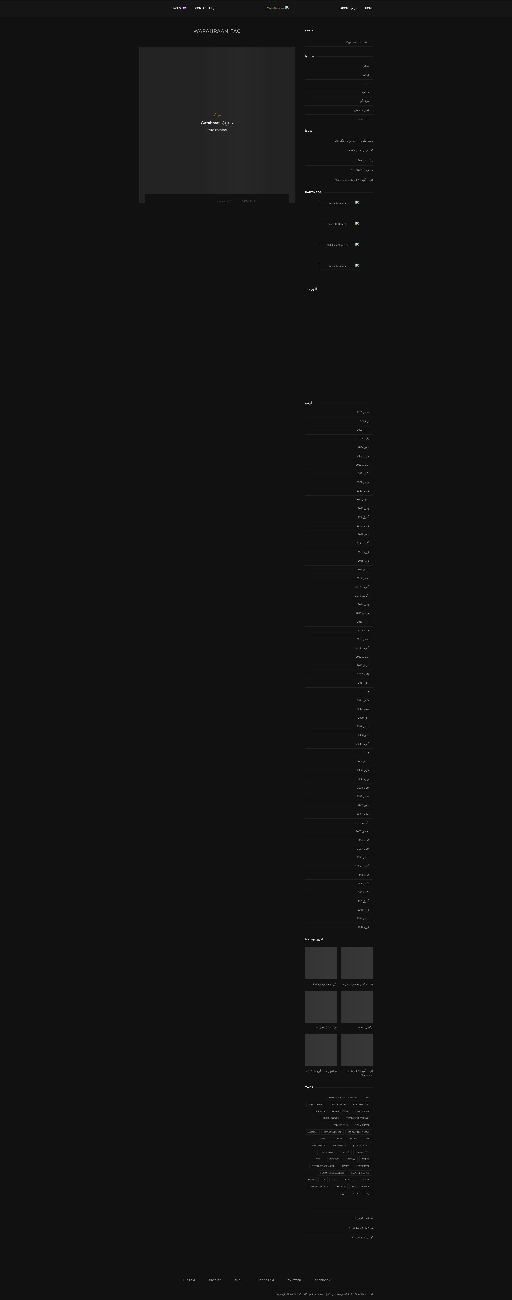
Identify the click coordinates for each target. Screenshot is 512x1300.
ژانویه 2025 (363, 439)
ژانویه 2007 (363, 849)
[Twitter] (151, 8)
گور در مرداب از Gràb (361, 150)
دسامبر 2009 (363, 709)
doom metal (362, 1125)
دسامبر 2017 (363, 578)
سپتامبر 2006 (363, 858)
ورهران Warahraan (217, 123)
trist (335, 1180)
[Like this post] (208, 201)
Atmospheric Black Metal (342, 1098)
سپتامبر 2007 (363, 814)
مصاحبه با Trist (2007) (361, 170)
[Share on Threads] (186, 201)
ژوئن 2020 (363, 509)
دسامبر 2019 (363, 526)
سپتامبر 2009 (363, 727)
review (345, 1166)
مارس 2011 (363, 701)
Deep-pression (340, 1111)
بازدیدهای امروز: (364, 1218)
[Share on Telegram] (191, 201)
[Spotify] (163, 8)
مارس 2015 (363, 622)
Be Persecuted (361, 1105)
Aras (366, 1098)
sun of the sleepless (332, 1173)
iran (322, 1139)
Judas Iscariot (361, 1146)
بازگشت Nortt (365, 160)
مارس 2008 (363, 770)
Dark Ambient (317, 1105)
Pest (318, 1159)
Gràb (366, 1139)
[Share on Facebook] (202, 201)
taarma (349, 1180)
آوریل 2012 (363, 666)
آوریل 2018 (363, 570)
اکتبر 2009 (363, 718)
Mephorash (339, 1146)
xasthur (340, 1187)
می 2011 (364, 692)
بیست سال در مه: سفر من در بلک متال (354, 140)
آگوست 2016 (362, 596)
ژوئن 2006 (363, 875)
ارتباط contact (205, 8)
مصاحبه (365, 92)
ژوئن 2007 (363, 840)
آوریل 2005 (363, 901)
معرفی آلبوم (364, 101)
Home (369, 8)
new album (326, 1152)
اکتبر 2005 (363, 893)
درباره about (348, 8)
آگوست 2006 (362, 866)
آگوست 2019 (362, 543)
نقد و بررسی (363, 119)
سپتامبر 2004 (363, 919)
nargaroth (362, 1152)
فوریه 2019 (363, 552)
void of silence (360, 1187)
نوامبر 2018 (363, 561)
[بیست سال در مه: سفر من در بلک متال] (357, 963)
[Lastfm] (168, 8)
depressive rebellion (357, 1118)
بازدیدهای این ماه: (364, 1227)
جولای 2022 (362, 465)
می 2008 (364, 753)
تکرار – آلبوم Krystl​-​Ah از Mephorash (354, 180)
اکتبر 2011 (363, 683)
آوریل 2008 (363, 762)
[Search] (141, 8)
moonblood (319, 1146)
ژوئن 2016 (363, 605)
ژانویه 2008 (363, 788)
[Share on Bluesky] (181, 201)
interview (337, 1139)
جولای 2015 (362, 613)
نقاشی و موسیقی (361, 110)
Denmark (320, 1111)
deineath (222, 129)
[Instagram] (155, 8)
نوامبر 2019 (363, 535)
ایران (367, 1194)
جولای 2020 (362, 500)
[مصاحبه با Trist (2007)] (321, 1007)
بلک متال (355, 1194)
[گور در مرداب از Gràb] (321, 963)
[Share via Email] (176, 201)
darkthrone (362, 1111)
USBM (311, 1180)
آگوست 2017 (362, 587)
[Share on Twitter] (197, 201)
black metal (339, 1105)
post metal (362, 1166)
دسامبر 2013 (363, 639)
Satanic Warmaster (323, 1166)
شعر (367, 84)
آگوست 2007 (362, 823)
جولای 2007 (362, 832)
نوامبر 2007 (363, 805)
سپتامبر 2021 (363, 482)
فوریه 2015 (363, 631)
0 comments (224, 201)
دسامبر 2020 (363, 491)
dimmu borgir (331, 1118)
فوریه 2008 (363, 779)
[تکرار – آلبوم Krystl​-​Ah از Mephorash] (357, 1050)
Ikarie (353, 1139)
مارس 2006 (363, 884)
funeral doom (332, 1132)
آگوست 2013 (362, 648)
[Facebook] (147, 8)
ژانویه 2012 (363, 674)
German (312, 1132)
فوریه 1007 (363, 927)
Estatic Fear (341, 1125)
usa (323, 1180)
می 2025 (364, 421)
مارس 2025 (363, 430)
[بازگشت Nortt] (357, 1007)
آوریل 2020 (363, 517)
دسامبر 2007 (363, 797)
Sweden (365, 1180)
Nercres (344, 1152)
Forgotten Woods (358, 1132)
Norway (350, 1159)
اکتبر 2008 (363, 735)
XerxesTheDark (319, 1187)
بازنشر (366, 66)
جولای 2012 (362, 657)
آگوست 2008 (362, 744)
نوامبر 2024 (363, 447)
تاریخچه (365, 75)
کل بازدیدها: (366, 1237)
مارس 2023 (363, 456)
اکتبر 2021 (363, 474)
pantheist (333, 1159)
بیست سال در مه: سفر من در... (358, 984)
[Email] (159, 8)
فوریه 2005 (363, 910)
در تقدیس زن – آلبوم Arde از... (321, 1071)
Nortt (365, 1159)
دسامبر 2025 (363, 413)
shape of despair (360, 1173)
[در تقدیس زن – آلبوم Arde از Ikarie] (321, 1050)
